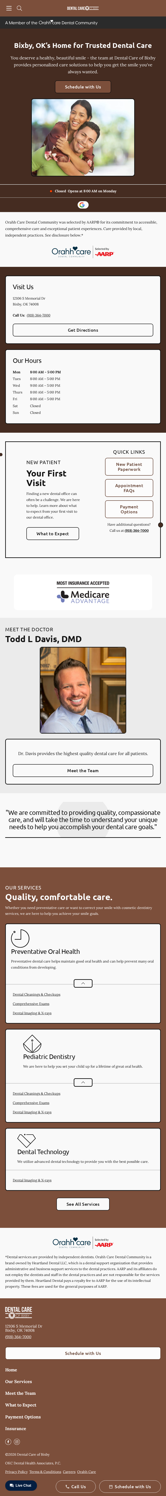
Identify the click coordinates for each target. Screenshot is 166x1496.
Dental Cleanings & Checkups (36, 994)
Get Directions (83, 330)
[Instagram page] (17, 1442)
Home (11, 1369)
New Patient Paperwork (129, 466)
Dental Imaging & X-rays (32, 1013)
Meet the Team (83, 770)
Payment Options (129, 509)
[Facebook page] (8, 1442)
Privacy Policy (16, 1472)
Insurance (15, 1428)
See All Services (83, 1204)
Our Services (18, 1381)
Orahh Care (86, 1472)
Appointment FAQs (129, 488)
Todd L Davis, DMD (43, 638)
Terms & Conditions (45, 1472)
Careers (69, 1472)
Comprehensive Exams (31, 1004)
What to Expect (53, 533)
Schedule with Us (83, 87)
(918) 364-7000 (38, 315)
